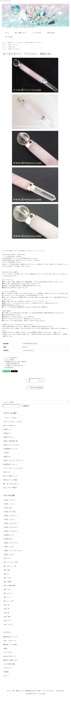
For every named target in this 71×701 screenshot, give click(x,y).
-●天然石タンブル (8, 535)
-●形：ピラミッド (8, 593)
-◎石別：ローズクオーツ (14, 49)
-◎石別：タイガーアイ (10, 515)
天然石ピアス (7, 433)
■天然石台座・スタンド (10, 464)
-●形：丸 (6, 574)
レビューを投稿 (9, 359)
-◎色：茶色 (6, 616)
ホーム (7, 32)
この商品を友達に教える (12, 363)
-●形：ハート (7, 597)
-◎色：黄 (6, 612)
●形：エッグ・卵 (8, 601)
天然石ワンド (11, 42)
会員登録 (6, 672)
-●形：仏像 (6, 570)
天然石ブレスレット (9, 437)
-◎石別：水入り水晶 (9, 511)
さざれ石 (6, 452)
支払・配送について (20, 32)
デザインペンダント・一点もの (12, 421)
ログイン (6, 675)
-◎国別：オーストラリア (10, 543)
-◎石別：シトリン (8, 504)
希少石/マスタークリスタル (11, 445)
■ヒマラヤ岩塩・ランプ (10, 476)
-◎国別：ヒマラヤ (8, 554)
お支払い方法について (9, 656)
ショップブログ (36, 32)
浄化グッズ (6, 472)
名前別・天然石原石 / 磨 (10, 441)
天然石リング (7, 429)
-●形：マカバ (7, 589)
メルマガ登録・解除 (9, 664)
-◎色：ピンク (7, 620)
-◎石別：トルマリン (9, 519)
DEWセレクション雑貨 (10, 480)
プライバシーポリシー (48, 690)
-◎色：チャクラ (8, 624)
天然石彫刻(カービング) (10, 449)
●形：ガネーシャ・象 (9, 566)
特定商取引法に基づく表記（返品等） (16, 361)
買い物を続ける (9, 367)
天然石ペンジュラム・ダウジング (13, 460)
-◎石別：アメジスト (13, 44)
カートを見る (9, 37)
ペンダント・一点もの (9, 417)
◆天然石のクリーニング (10, 637)
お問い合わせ (51, 32)
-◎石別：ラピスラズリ (10, 523)
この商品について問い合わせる (14, 365)
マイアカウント (7, 668)
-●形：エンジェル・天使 (10, 562)
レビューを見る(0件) (11, 357)
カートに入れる (36, 387)
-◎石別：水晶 (11, 46)
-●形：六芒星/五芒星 (9, 585)
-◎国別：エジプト (8, 546)
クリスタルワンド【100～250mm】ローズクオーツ (29, 42)
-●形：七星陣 (7, 581)
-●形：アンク (7, 558)
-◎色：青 (6, 605)
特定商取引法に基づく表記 (33, 690)
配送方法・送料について (10, 660)
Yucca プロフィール (9, 640)
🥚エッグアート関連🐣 (10, 487)
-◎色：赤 (6, 609)
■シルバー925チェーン (10, 425)
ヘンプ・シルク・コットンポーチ (13, 468)
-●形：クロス (7, 577)
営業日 (5, 648)
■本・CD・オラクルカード (11, 483)
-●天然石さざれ (7, 539)
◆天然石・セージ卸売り (10, 644)
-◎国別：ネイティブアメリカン (12, 550)
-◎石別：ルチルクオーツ (10, 527)
